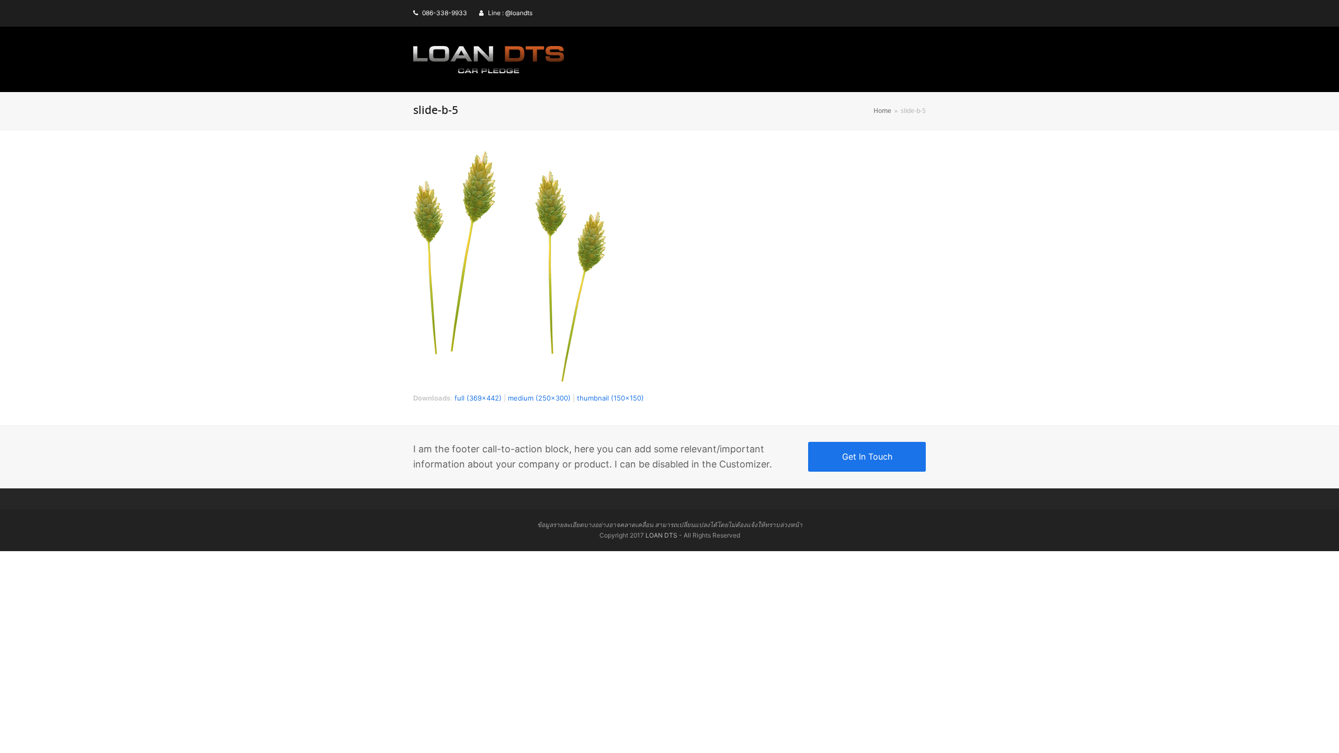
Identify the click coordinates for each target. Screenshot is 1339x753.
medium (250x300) (539, 398)
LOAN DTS (661, 535)
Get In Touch (867, 456)
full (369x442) (478, 398)
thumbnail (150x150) (610, 398)
